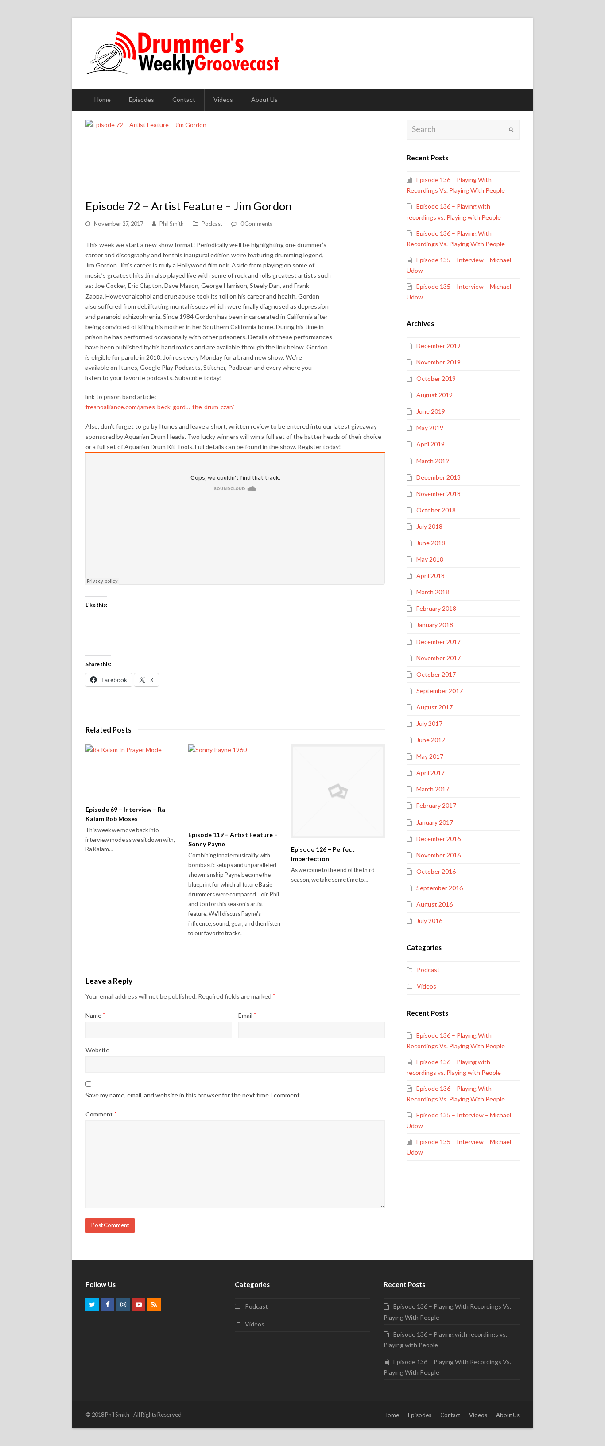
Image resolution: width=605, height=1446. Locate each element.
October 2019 (436, 378)
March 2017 (432, 789)
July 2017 (429, 723)
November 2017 (438, 658)
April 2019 (430, 444)
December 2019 (438, 345)
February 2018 (436, 608)
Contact (450, 1415)
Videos (426, 986)
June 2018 (430, 543)
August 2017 (434, 707)
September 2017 (439, 690)
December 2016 (438, 838)
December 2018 (438, 477)
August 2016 (434, 904)
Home (391, 1415)
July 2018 (429, 526)
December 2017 (438, 641)
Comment (100, 1114)
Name (95, 1015)
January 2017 (434, 822)
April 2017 (430, 772)
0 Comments (256, 223)
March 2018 (432, 592)
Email (247, 1015)
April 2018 (430, 575)
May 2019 (429, 427)
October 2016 (436, 871)
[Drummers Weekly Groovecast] (183, 52)
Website (97, 1050)
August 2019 (434, 395)
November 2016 (438, 855)
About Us (508, 1415)
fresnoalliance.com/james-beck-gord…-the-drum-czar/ (159, 407)
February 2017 (436, 805)
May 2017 (429, 756)
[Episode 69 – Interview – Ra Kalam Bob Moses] (132, 771)
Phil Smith (171, 223)
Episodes (419, 1415)
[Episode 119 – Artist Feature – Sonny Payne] (235, 784)
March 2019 (432, 461)
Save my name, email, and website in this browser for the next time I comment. (193, 1095)
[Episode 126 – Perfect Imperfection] (338, 791)
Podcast (212, 223)
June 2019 (430, 411)
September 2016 (439, 888)
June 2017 (430, 740)
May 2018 (429, 559)
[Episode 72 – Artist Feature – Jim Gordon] (145, 154)
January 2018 (434, 624)
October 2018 (436, 510)
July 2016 (429, 920)
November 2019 (438, 362)
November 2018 (438, 493)
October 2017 (436, 674)
